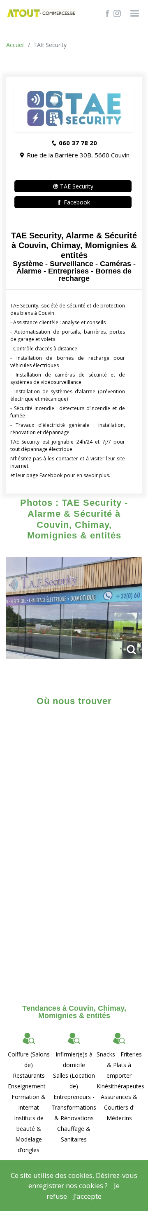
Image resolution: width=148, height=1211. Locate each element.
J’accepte (87, 1196)
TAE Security (75, 186)
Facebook (76, 202)
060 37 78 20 (78, 143)
